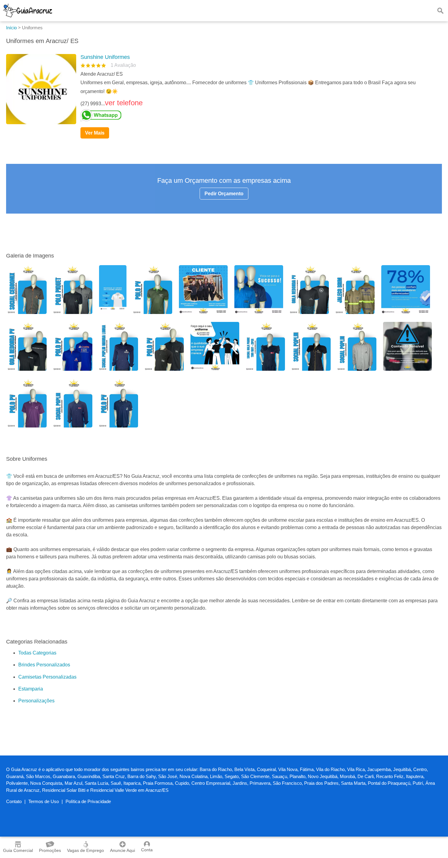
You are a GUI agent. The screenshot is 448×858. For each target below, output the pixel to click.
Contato (14, 801)
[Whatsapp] (258, 115)
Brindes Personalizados (44, 664)
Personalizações (36, 700)
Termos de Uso (43, 801)
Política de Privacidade (88, 801)
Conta (147, 849)
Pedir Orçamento (224, 193)
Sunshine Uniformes (105, 57)
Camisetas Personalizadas (47, 677)
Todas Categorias (37, 652)
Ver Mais (95, 132)
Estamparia (30, 688)
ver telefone (124, 103)
